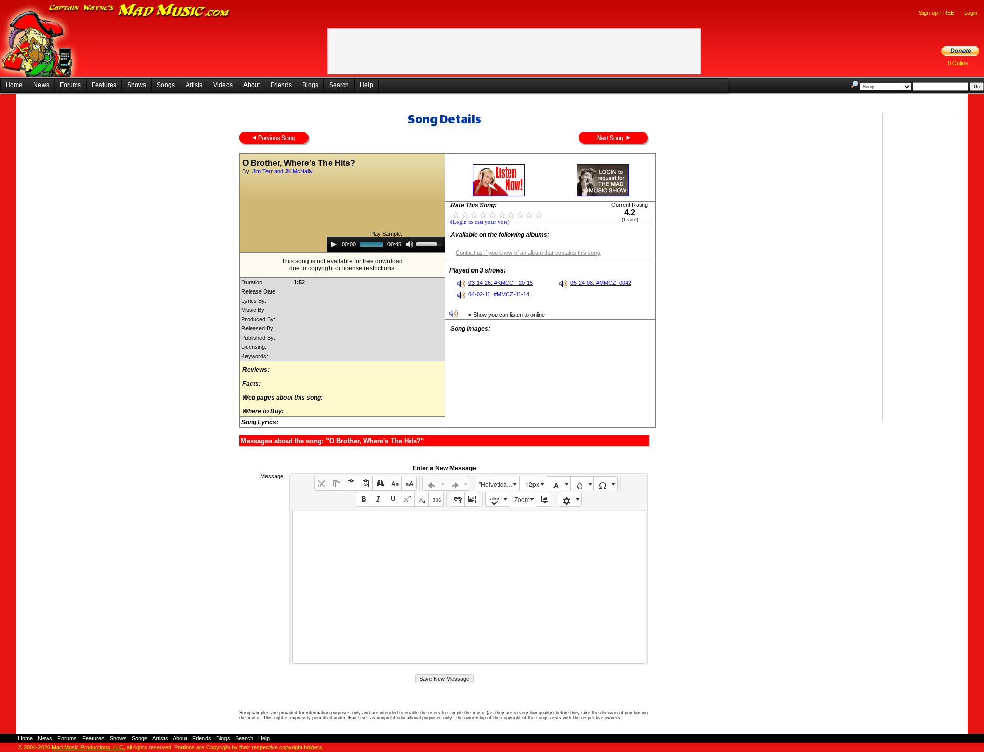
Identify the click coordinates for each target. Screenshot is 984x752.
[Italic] (378, 499)
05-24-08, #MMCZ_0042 (600, 283)
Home (14, 85)
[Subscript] (421, 499)
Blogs (310, 85)
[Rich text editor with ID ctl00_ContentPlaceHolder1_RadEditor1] (469, 586)
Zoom (522, 499)
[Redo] (457, 483)
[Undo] (434, 483)
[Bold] (363, 499)
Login (970, 13)
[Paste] (350, 483)
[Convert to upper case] (409, 483)
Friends (281, 85)
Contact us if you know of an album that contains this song (528, 252)
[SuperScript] (407, 499)
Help (366, 85)
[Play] (334, 244)
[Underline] (392, 499)
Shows (136, 85)
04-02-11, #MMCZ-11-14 (498, 294)
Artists (194, 85)
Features (104, 85)
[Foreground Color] (558, 484)
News (41, 85)
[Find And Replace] (379, 483)
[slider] (430, 243)
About (251, 85)
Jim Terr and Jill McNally (282, 171)
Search (339, 85)
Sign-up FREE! (937, 13)
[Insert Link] (457, 499)
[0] (455, 214)
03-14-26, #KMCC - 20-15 (500, 283)
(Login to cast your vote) (480, 222)
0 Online (958, 63)
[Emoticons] (569, 499)
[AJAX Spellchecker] (497, 499)
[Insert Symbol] (605, 484)
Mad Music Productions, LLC (88, 747)
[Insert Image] (472, 499)
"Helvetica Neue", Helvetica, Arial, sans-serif (499, 483)
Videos (223, 85)
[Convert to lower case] (394, 483)
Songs (166, 85)
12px (532, 483)
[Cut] (322, 483)
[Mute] (409, 244)
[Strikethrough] (436, 499)
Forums (70, 85)
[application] (386, 244)
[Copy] (336, 483)
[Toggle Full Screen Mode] (544, 499)
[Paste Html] (365, 483)
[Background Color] (582, 484)
